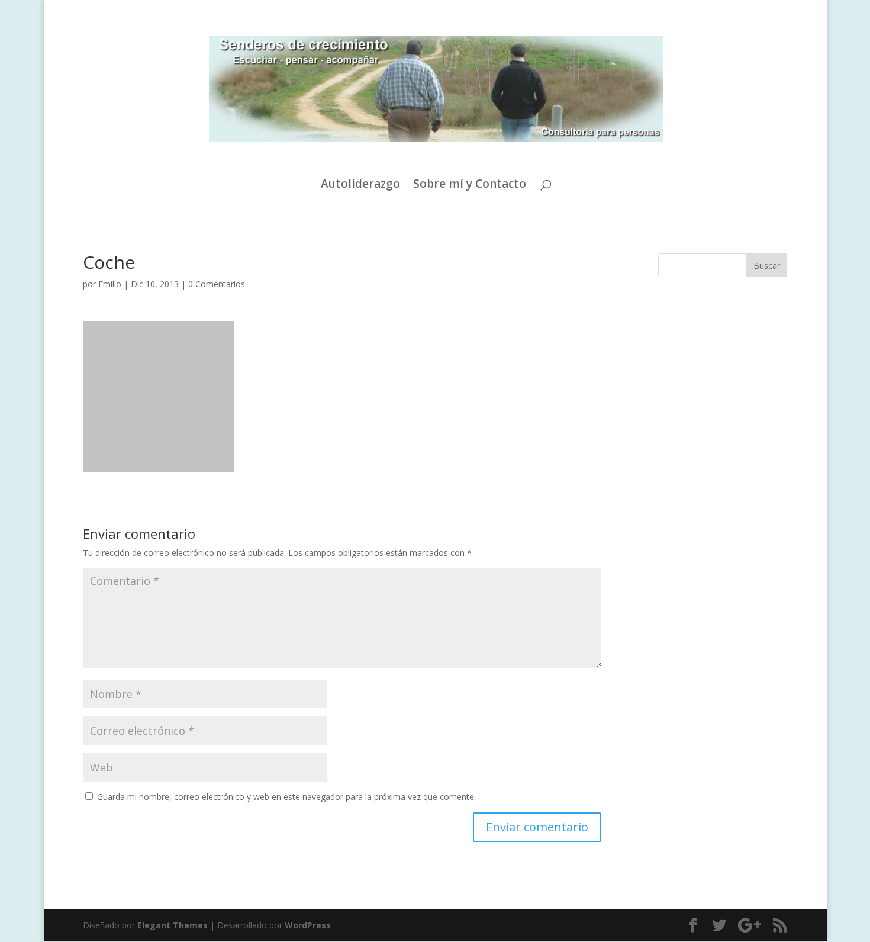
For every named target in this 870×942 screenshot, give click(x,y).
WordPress (308, 925)
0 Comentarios (216, 284)
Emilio (109, 284)
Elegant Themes (172, 925)
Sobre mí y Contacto (469, 185)
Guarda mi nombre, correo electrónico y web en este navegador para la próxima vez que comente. (286, 796)
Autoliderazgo (360, 185)
